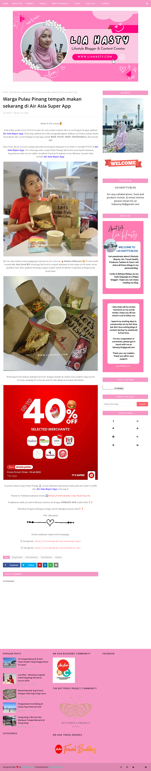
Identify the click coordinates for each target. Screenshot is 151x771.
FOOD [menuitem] (77, 3)
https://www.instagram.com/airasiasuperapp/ (58, 541)
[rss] (137, 437)
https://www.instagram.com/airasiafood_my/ (58, 547)
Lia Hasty (8, 113)
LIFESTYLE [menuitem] (90, 3)
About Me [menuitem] (17, 3)
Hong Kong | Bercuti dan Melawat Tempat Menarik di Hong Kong (31, 720)
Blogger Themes (56, 767)
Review (58, 557)
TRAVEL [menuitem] (42, 3)
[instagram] (137, 421)
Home (5, 92)
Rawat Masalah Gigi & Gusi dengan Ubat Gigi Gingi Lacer (32, 692)
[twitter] (113, 428)
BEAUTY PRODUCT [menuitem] (60, 3)
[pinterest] (113, 445)
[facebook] (113, 421)
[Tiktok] (113, 453)
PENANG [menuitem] (29, 3)
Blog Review (15, 92)
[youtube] (137, 428)
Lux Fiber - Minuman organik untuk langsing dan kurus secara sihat (31, 677)
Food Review (46, 557)
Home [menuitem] (5, 3)
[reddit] (113, 437)
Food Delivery (31, 557)
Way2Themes (28, 767)
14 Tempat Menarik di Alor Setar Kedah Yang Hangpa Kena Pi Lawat (33, 662)
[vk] (137, 445)
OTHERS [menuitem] (105, 3)
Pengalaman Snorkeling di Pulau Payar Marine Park (30, 705)
